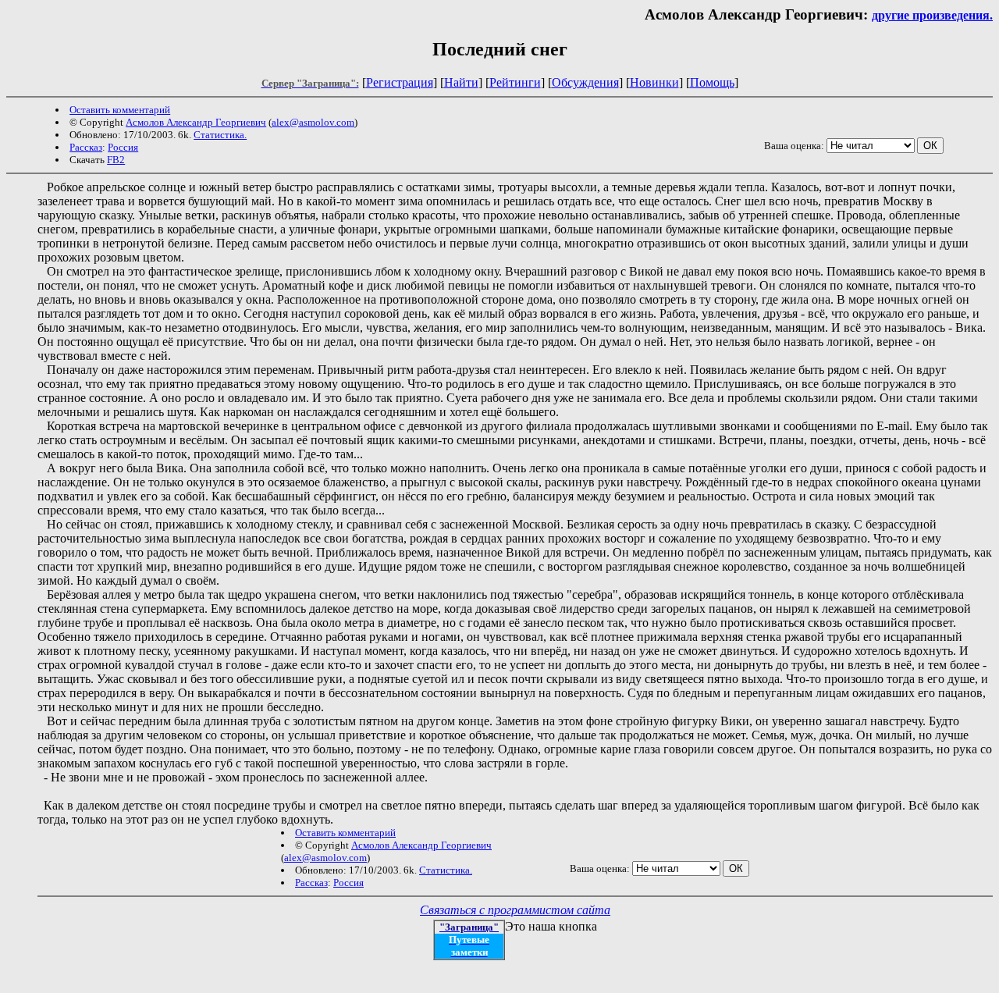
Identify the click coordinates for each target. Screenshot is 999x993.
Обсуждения (585, 82)
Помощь (712, 82)
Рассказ (85, 147)
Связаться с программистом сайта (515, 909)
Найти (461, 82)
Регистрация (399, 82)
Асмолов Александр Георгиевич (196, 122)
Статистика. (220, 135)
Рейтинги (515, 82)
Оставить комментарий (119, 110)
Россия (123, 147)
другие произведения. (932, 15)
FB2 (116, 160)
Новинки (654, 82)
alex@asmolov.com (313, 122)
